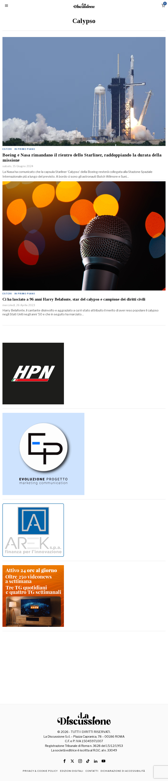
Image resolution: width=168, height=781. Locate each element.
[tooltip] (64, 761)
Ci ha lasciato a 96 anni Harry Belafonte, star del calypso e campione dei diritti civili (73, 299)
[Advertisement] (83, 664)
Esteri (7, 149)
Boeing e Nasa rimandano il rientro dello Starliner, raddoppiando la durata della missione (81, 157)
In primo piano (24, 149)
